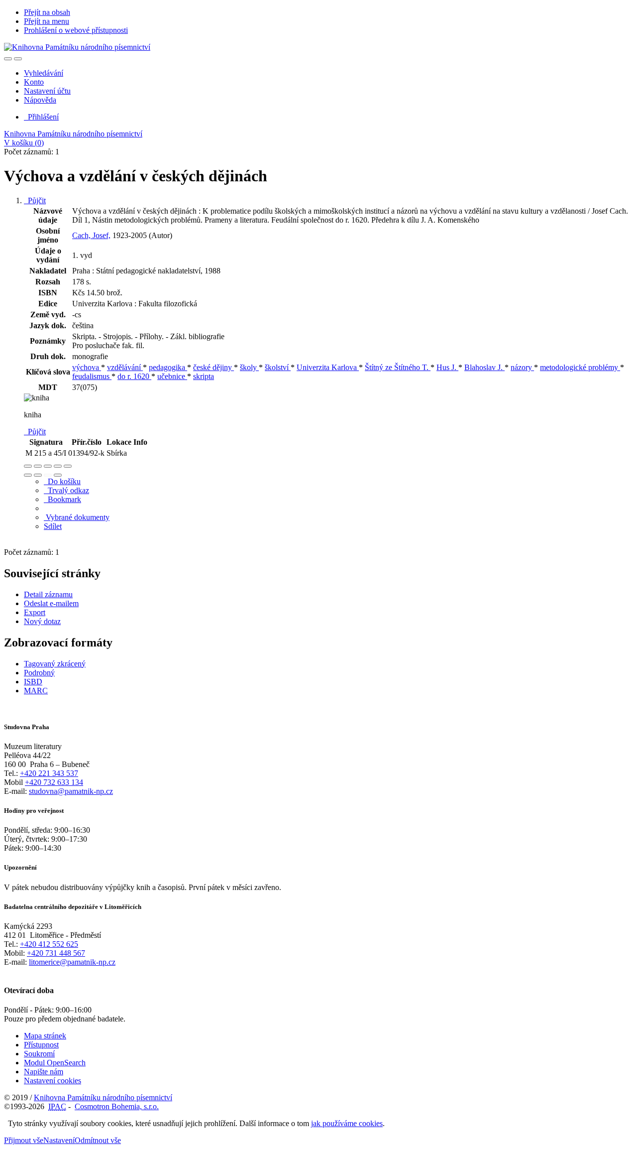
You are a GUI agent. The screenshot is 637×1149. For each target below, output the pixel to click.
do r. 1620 (134, 376)
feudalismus (91, 376)
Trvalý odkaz (66, 490)
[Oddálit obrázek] (38, 466)
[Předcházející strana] (48, 475)
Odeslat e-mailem (51, 603)
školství (278, 367)
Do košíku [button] (62, 481)
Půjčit (35, 200)
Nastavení (59, 1140)
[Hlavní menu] (18, 58)
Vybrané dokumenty (76, 517)
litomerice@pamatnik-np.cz (72, 962)
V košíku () (24, 142)
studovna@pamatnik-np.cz (71, 791)
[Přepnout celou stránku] (58, 466)
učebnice (172, 376)
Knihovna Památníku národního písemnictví (73, 133)
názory (522, 367)
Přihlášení (41, 117)
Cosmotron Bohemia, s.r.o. (117, 1106)
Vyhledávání (43, 73)
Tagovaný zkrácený (55, 663)
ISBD (33, 681)
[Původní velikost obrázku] (48, 466)
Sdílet (53, 526)
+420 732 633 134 (54, 782)
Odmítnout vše (98, 1140)
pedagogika (168, 367)
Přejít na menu (46, 21)
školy (249, 367)
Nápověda (40, 100)
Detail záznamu (48, 594)
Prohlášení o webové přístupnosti (76, 30)
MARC (36, 690)
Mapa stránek (45, 1035)
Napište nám (43, 1071)
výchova (86, 367)
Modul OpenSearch (55, 1062)
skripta (203, 376)
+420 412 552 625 (49, 944)
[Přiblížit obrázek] (28, 466)
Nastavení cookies (52, 1080)
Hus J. (447, 367)
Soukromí (39, 1053)
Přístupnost (41, 1044)
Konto (34, 82)
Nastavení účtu (47, 91)
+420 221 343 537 (49, 773)
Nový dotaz (42, 621)
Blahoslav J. (484, 367)
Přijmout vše (23, 1140)
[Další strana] (58, 475)
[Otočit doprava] (38, 475)
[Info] (68, 466)
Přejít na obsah (47, 12)
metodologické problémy (580, 367)
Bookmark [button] (62, 499)
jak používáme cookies (347, 1123)
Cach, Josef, (91, 235)
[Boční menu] (8, 58)
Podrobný (39, 672)
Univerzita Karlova (328, 367)
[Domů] (77, 47)
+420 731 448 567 (56, 953)
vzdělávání (125, 367)
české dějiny (213, 367)
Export (34, 612)
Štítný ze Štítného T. (397, 367)
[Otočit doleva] (28, 475)
